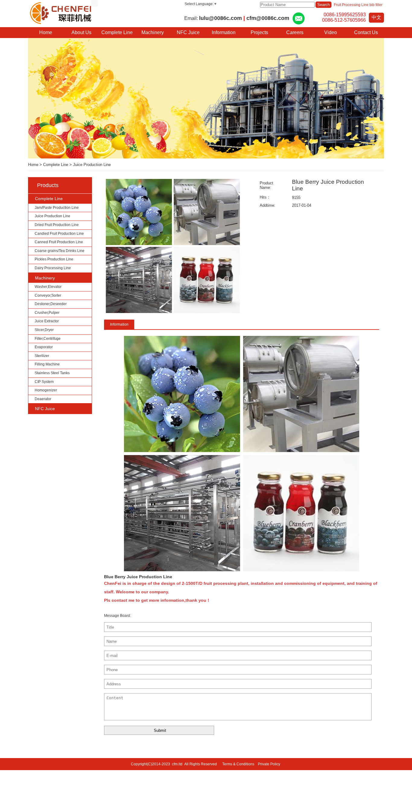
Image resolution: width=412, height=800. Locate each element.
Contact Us (366, 32)
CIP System (44, 382)
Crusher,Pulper (47, 313)
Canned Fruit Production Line (59, 242)
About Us (81, 32)
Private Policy (269, 764)
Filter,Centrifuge (48, 338)
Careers (294, 32)
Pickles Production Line (54, 259)
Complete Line (117, 32)
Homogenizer (46, 390)
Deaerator (43, 399)
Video (330, 32)
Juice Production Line (92, 164)
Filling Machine (47, 364)
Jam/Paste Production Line (57, 208)
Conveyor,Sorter (48, 295)
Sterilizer (42, 356)
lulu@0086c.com (220, 18)
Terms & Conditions (238, 764)
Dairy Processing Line (53, 268)
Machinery (152, 32)
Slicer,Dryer (44, 330)
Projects (259, 32)
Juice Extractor (47, 321)
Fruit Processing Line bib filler (358, 5)
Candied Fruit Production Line (59, 233)
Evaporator (44, 347)
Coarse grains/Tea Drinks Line (59, 251)
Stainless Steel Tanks (52, 373)
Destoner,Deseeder (51, 304)
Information (224, 32)
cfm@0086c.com (267, 18)
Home (33, 164)
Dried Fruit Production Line (57, 225)
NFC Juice (188, 32)
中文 (376, 17)
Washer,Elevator (48, 287)
